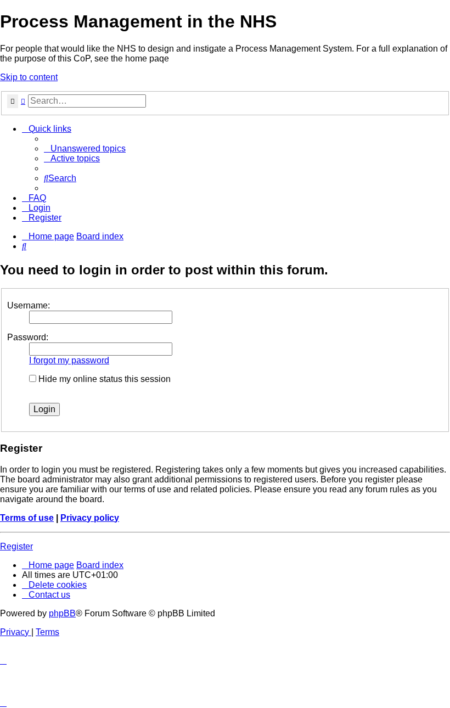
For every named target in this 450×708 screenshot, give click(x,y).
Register (16, 546)
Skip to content (29, 77)
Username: (28, 305)
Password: (27, 337)
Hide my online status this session (103, 379)
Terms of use (27, 517)
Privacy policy (89, 517)
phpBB (62, 613)
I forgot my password (69, 360)
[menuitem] (85, 148)
